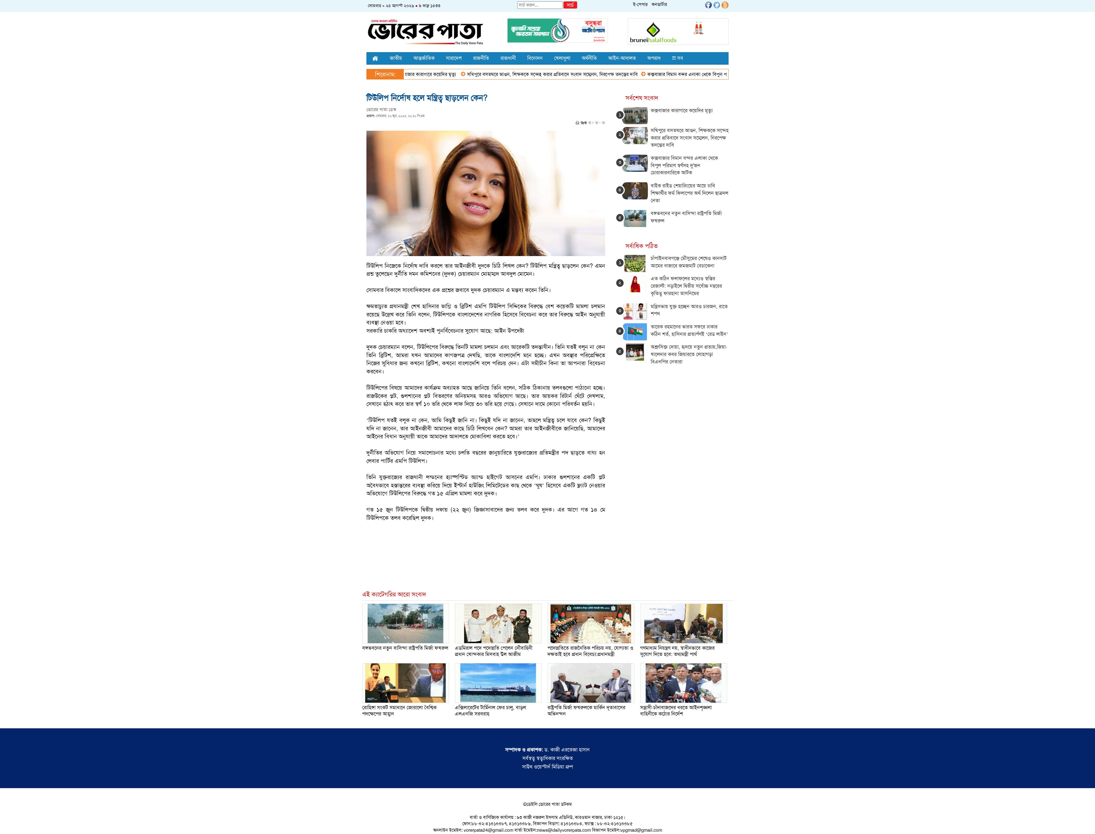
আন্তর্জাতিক (424, 58)
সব (679, 58)
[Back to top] (8, 822)
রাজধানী (508, 58)
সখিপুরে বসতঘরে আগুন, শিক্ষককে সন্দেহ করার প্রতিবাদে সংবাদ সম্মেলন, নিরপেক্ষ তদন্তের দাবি (510, 74)
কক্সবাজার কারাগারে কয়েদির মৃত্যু (682, 110)
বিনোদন (535, 58)
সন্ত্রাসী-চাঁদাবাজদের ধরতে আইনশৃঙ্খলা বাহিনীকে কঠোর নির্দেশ (676, 710)
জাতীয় (396, 58)
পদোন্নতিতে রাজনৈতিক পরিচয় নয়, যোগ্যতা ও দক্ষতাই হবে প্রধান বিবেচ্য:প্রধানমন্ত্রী (590, 651)
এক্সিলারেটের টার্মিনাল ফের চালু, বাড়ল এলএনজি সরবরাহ (490, 710)
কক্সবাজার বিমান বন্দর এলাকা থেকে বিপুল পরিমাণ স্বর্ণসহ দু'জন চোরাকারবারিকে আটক (682, 74)
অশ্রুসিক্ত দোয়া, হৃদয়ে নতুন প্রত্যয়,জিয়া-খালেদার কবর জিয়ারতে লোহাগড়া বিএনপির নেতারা (689, 354)
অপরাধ (654, 58)
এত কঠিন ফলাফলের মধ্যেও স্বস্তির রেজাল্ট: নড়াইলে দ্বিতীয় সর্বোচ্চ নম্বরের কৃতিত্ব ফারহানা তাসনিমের (686, 286)
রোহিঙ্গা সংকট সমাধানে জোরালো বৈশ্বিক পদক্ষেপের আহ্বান (399, 710)
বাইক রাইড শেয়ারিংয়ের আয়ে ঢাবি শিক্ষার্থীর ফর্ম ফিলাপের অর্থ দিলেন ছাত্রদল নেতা (689, 193)
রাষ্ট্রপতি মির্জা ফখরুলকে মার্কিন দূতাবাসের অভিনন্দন (586, 710)
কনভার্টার (659, 4)
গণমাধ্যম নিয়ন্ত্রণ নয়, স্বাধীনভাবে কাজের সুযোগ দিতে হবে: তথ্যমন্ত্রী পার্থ (677, 651)
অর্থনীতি (589, 58)
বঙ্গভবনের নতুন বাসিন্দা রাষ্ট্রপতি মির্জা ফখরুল (405, 648)
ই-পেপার (640, 4)
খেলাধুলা (562, 58)
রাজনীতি (481, 58)
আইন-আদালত (622, 58)
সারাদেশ (454, 58)
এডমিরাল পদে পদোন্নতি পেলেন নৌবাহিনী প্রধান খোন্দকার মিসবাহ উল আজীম (493, 651)
